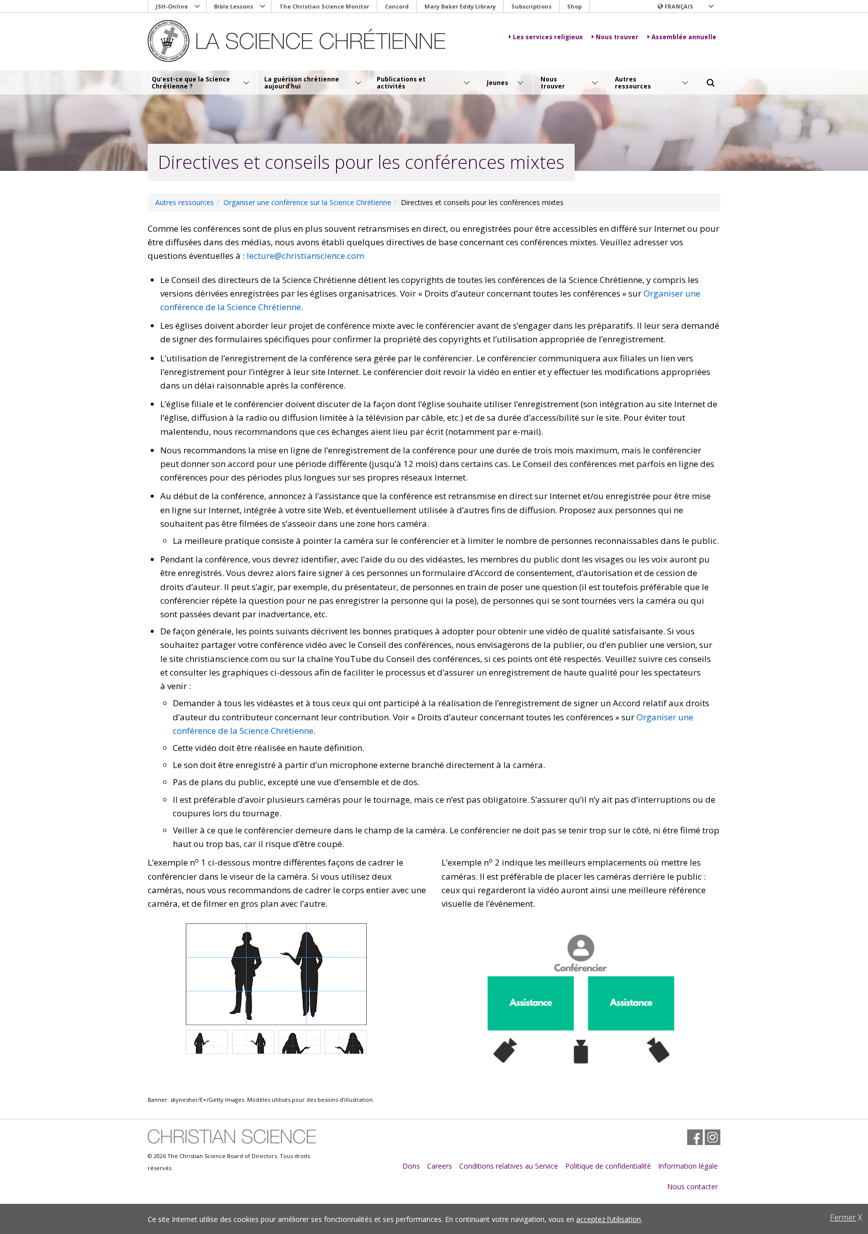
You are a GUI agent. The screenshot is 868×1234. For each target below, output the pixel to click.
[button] (685, 6)
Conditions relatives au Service (508, 1166)
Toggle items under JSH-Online (197, 6)
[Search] (711, 83)
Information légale (688, 1166)
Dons (411, 1166)
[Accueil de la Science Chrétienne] (232, 1136)
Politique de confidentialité (608, 1166)
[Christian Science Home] (297, 41)
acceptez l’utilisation (608, 1219)
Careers (439, 1166)
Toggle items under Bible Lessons (263, 6)
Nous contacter (692, 1186)
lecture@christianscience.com (305, 255)
